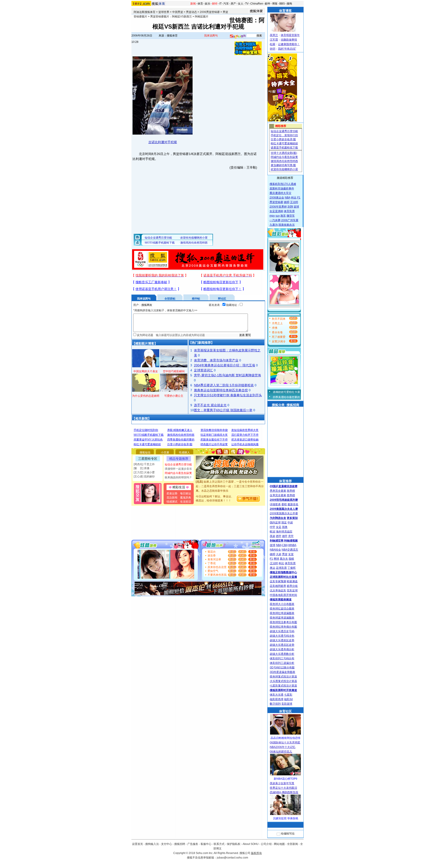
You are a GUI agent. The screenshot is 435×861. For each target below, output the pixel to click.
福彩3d (288, 699)
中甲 (272, 527)
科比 (294, 197)
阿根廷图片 (201, 16)
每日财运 (185, 493)
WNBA (292, 545)
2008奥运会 (277, 197)
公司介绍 (266, 844)
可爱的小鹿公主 (173, 395)
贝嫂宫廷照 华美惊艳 (285, 818)
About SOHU (251, 844)
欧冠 (272, 531)
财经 (215, 3)
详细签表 (275, 504)
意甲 (291, 536)
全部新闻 (292, 844)
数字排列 (275, 703)
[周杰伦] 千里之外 (144, 464)
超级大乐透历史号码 (282, 631)
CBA (285, 545)
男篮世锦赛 (276, 202)
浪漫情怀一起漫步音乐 (178, 468)
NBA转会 (275, 549)
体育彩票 (289, 211)
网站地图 (279, 844)
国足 (284, 522)
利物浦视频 (291, 540)
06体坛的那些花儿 (281, 751)
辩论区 (222, 298)
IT (220, 3)
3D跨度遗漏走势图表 (282, 672)
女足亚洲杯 (276, 211)
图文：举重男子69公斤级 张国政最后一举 (223, 410)
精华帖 (196, 298)
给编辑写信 (288, 833)
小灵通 (165, 452)
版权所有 (256, 853)
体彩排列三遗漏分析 (282, 663)
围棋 (291, 558)
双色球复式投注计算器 (283, 676)
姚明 (286, 202)
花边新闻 (172, 497)
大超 (278, 554)
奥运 (272, 567)
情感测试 (172, 501)
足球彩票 (281, 567)
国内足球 (275, 522)
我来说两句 (211, 35)
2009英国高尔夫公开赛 (284, 513)
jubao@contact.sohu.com (232, 857)
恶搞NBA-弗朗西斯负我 (284, 792)
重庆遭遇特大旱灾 (280, 193)
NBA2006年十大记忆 (282, 747)
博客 (275, 3)
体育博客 (285, 10)
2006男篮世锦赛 (210, 12)
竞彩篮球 (286, 703)
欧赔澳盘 (292, 581)
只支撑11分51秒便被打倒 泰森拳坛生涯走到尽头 (228, 395)
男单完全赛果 (278, 490)
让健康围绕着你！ (289, 44)
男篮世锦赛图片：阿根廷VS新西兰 (171, 16)
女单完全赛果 (278, 495)
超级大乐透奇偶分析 (282, 649)
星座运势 (172, 493)
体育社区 (285, 711)
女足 (278, 527)
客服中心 (206, 844)
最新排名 (293, 504)
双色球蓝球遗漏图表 (282, 617)
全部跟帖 (169, 298)
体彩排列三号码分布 (282, 658)
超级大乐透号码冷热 (282, 635)
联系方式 (219, 844)
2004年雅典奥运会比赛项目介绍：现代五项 (224, 365)
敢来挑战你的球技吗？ (178, 477)
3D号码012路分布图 (282, 667)
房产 (233, 3)
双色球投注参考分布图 (283, 622)
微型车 (291, 215)
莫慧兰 (274, 35)
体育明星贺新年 (290, 35)
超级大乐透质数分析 (282, 653)
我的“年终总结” (287, 48)
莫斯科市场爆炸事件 (282, 188)
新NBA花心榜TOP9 (285, 778)
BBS (282, 3)
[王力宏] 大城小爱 (144, 472)
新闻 (193, 3)
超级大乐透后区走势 (282, 644)
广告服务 (192, 844)
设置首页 (137, 844)
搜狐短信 (145, 452)
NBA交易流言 (290, 549)
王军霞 (274, 39)
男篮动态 (191, 12)
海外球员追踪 (284, 531)
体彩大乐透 (276, 694)
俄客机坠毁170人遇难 (283, 184)
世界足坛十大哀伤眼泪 (283, 787)
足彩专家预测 (278, 581)
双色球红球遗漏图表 (282, 613)
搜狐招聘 (179, 844)
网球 (276, 558)
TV (247, 3)
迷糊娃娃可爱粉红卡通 (286, 392)
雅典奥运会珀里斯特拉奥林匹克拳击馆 (221, 390)
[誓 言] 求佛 (141, 468)
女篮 (291, 554)
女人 (240, 3)
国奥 (285, 527)
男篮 (285, 554)
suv (278, 215)
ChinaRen (256, 3)
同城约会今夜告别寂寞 (178, 473)
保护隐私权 (233, 844)
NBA (287, 197)
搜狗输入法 (152, 844)
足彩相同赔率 (278, 586)
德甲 (285, 536)
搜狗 (289, 3)
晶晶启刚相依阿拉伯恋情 (285, 738)
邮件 (267, 3)
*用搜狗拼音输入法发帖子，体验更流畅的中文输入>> (165, 310)
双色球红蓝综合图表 (282, 608)
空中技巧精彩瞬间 (174, 371)
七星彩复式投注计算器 (283, 685)
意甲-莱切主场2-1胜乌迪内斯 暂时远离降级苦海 (227, 375)
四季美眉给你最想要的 (286, 397)
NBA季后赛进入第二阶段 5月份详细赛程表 (224, 385)
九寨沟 (274, 224)
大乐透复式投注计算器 (283, 681)
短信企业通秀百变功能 (178, 464)
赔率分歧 (292, 586)
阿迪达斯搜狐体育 (144, 12)
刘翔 (290, 206)
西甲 (278, 536)
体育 (200, 3)
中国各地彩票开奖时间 (283, 595)
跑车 (283, 215)
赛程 (284, 504)
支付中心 (166, 844)
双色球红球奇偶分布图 (283, 626)
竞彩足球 (292, 590)
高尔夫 (284, 558)
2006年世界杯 (278, 206)
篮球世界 (163, 12)
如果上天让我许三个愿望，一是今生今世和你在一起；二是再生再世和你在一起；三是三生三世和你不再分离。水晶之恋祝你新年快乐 (230, 480)
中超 (290, 522)
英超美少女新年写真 (282, 783)
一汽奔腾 (275, 220)
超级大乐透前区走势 (282, 640)
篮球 (296, 206)
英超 (272, 536)
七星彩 (288, 694)
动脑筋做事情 (289, 39)
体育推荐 (285, 481)
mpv (272, 215)
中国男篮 (177, 12)
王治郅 (294, 202)
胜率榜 (291, 490)
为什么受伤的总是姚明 (145, 395)
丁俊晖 (292, 567)
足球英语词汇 (203, 370)
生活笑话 (185, 501)
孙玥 (272, 48)
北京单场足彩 (278, 590)
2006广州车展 (289, 220)
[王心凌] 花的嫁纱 (144, 476)
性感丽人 (184, 452)
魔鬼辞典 (185, 497)
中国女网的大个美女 (145, 371)
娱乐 (207, 3)
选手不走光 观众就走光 (210, 405)
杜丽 (272, 44)
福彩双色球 (276, 699)
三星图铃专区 (147, 458)
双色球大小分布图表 (282, 604)
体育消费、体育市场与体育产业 (216, 360)
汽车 (226, 3)
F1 (298, 197)
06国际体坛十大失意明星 (285, 742)
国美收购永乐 (286, 224)
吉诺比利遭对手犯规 (162, 142)
